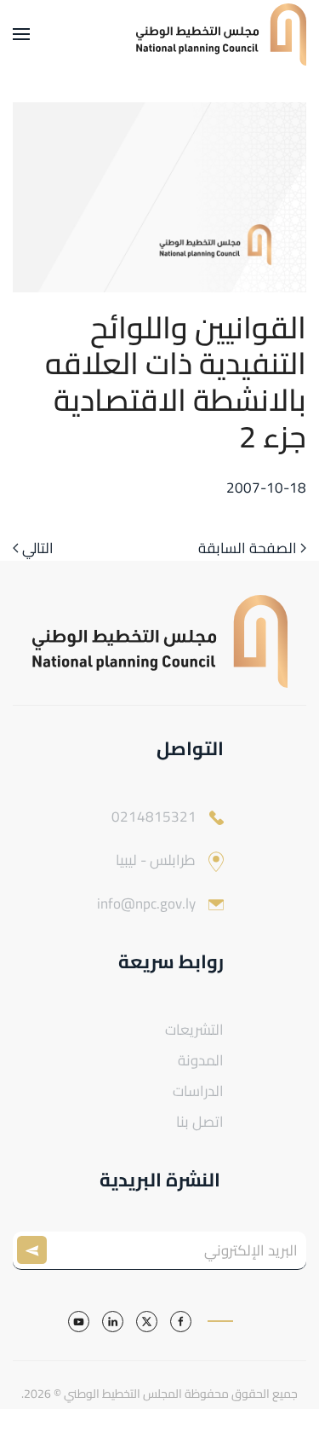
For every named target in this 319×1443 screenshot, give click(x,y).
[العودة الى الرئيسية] (221, 34)
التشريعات (194, 1029)
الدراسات (198, 1091)
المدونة (201, 1060)
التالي (38, 549)
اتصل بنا (200, 1121)
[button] (21, 34)
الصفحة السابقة (247, 549)
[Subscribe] (36, 1251)
